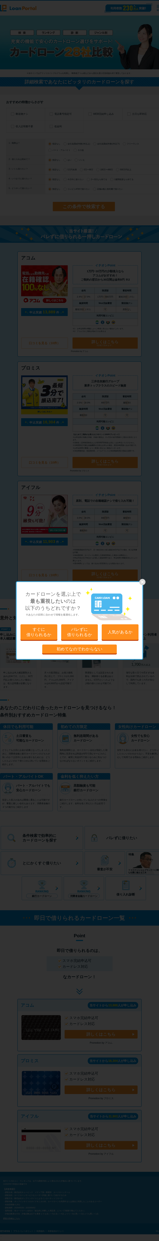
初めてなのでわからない (79, 649)
